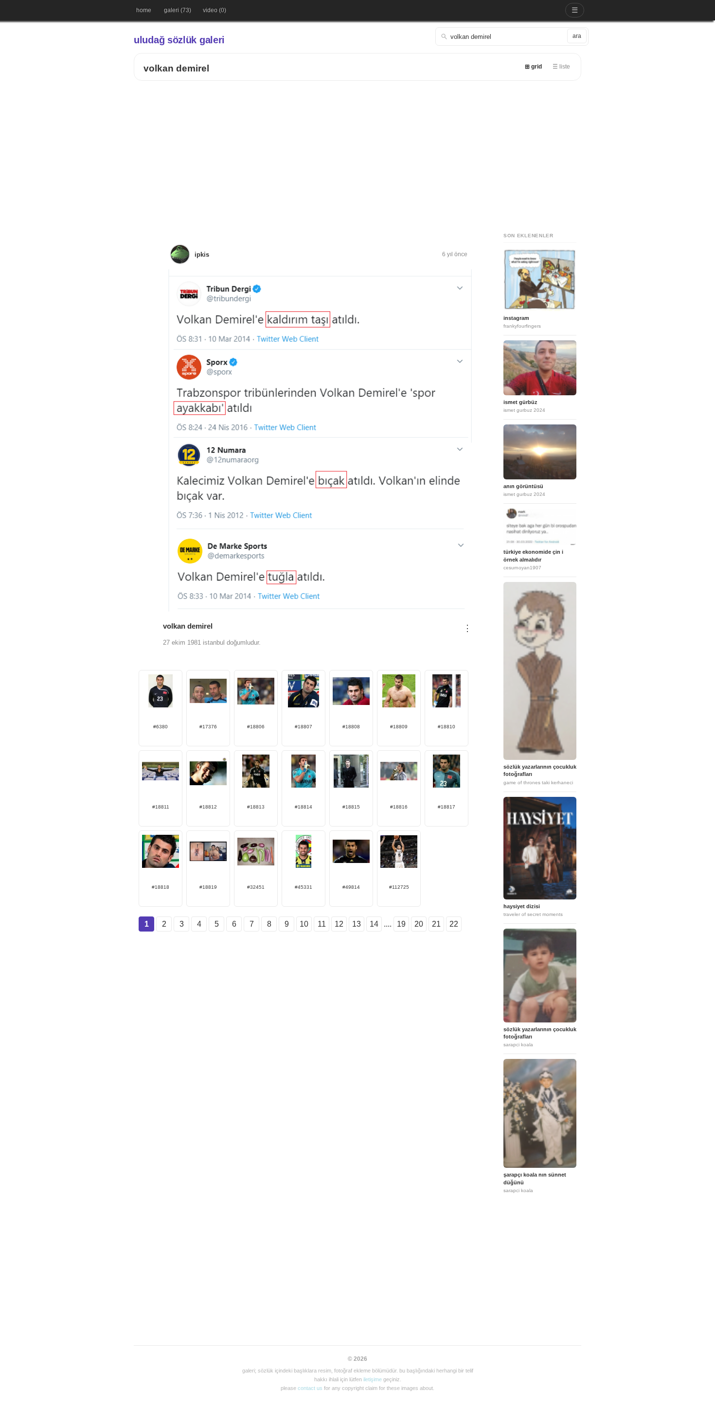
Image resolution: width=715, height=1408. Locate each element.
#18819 (208, 887)
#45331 (303, 887)
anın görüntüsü (523, 486)
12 (339, 924)
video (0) (214, 10)
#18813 (256, 807)
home (143, 10)
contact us (310, 1388)
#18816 (399, 807)
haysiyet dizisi (521, 906)
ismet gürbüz (520, 402)
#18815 (351, 807)
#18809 (399, 726)
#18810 (446, 726)
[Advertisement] (357, 154)
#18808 (351, 726)
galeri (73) (177, 10)
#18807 (303, 726)
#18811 (160, 807)
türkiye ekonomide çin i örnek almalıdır (533, 555)
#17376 (208, 726)
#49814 (351, 887)
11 (322, 924)
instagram (516, 318)
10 (304, 924)
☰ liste (561, 66)
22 (453, 924)
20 (418, 924)
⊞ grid (533, 66)
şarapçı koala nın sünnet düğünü (534, 1178)
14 (374, 924)
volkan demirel (176, 68)
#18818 (160, 887)
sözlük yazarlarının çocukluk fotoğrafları (539, 770)
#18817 (446, 807)
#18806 (256, 726)
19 (401, 924)
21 (436, 924)
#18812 (208, 807)
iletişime (372, 1379)
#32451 (256, 887)
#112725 (399, 887)
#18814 (303, 807)
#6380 (160, 726)
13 (356, 924)
